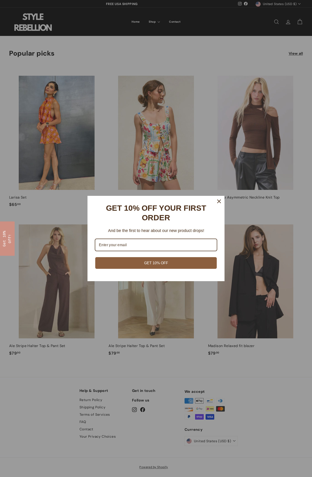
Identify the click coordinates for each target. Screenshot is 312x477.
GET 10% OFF (156, 263)
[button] (7, 238)
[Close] (219, 201)
